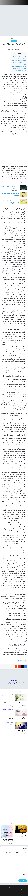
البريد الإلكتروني (24, 874)
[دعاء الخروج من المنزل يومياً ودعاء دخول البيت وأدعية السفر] (23, 194)
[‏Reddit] (16, 666)
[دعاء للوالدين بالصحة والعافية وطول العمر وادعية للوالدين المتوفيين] (23, 201)
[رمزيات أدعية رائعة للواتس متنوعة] (21, 697)
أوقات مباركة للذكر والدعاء (20, 70)
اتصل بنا (24, 889)
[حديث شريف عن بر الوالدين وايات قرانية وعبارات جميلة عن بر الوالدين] (7, 697)
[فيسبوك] (25, 666)
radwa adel (17, 49)
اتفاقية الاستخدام (5, 889)
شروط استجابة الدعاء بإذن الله (19, 60)
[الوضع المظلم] (19, 3)
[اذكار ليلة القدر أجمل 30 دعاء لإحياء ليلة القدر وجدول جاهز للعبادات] (23, 187)
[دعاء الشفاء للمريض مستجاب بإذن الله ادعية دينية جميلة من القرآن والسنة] (7, 831)
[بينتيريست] (19, 666)
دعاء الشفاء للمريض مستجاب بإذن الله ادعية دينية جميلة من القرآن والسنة (7, 840)
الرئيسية (16, 38)
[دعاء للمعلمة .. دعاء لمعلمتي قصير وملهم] (7, 712)
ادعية (24, 661)
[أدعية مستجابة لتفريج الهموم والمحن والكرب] (21, 725)
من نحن (17, 889)
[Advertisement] (14, 20)
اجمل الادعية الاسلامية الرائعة (19, 56)
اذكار (19, 661)
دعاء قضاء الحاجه (22, 58)
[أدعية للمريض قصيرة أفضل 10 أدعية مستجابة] (21, 712)
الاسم (26, 869)
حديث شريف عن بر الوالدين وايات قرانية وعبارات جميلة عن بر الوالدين (7, 704)
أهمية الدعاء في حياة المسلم (19, 68)
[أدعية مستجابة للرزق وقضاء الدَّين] (21, 829)
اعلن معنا (20, 889)
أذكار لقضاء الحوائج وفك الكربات (7, 821)
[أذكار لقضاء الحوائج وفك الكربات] (7, 771)
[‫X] (22, 666)
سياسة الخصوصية (12, 889)
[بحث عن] (21, 3)
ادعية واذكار (12, 38)
